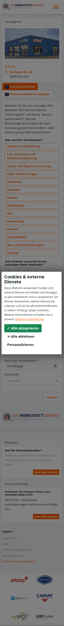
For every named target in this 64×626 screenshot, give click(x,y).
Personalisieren (20, 344)
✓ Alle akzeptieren (23, 328)
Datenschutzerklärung (29, 319)
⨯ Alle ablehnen (20, 336)
